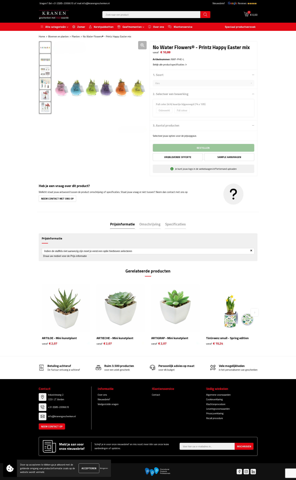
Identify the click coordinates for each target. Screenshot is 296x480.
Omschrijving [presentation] (149, 224)
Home (42, 36)
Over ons (102, 395)
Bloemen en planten (58, 36)
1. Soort (158, 75)
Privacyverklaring (215, 413)
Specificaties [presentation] (175, 224)
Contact (156, 395)
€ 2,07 (49, 343)
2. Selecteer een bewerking (170, 94)
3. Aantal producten (166, 125)
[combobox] (151, 14)
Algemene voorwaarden (218, 395)
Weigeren (104, 468)
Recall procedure (214, 418)
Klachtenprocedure (215, 404)
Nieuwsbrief (218, 3)
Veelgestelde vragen (108, 404)
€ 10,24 (214, 343)
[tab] (122, 224)
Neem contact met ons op (57, 198)
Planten (76, 36)
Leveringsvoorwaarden (218, 409)
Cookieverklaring (214, 399)
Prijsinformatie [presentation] (122, 224)
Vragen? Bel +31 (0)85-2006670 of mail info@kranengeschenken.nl (74, 3)
